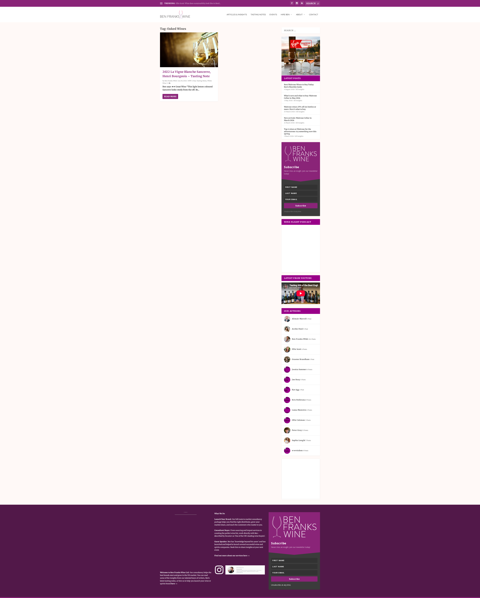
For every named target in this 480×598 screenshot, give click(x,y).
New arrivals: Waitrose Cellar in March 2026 (298, 119)
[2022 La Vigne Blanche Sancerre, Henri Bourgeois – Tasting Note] (189, 49)
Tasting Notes (258, 15)
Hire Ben (285, 15)
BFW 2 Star (192, 81)
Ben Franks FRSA (171, 81)
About (299, 15)
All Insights (300, 89)
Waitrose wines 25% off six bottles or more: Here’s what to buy (300, 108)
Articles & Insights (237, 15)
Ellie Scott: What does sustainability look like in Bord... (198, 3)
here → (174, 583)
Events (273, 15)
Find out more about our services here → (232, 555)
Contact (313, 15)
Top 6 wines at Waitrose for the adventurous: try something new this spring (300, 131)
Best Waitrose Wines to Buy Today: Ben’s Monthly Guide (299, 85)
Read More (170, 96)
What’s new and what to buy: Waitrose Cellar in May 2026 (300, 97)
